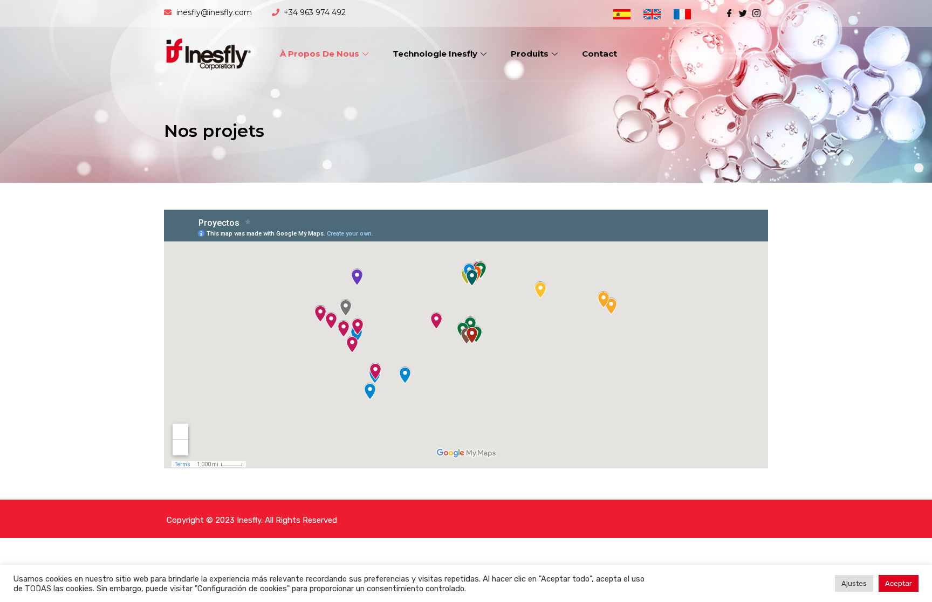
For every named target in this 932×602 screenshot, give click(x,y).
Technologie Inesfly (435, 54)
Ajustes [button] (854, 583)
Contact (599, 54)
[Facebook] (729, 12)
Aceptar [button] (898, 583)
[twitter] (743, 12)
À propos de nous (319, 54)
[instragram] (756, 12)
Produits (530, 54)
